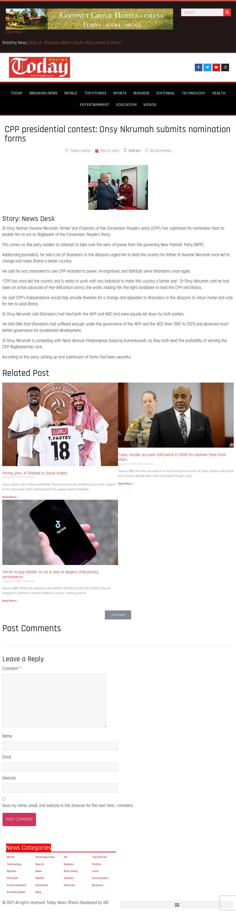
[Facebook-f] (199, 67)
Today (16, 93)
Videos (149, 104)
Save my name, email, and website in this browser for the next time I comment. (67, 805)
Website (9, 778)
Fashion (69, 878)
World (70, 93)
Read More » (10, 497)
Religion (69, 864)
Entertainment (94, 104)
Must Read (70, 871)
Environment (100, 878)
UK (65, 857)
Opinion (11, 871)
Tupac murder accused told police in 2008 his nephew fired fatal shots (172, 457)
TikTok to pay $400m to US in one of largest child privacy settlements (50, 574)
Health (218, 93)
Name (7, 736)
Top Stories (95, 93)
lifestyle (12, 878)
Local (95, 871)
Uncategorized (44, 857)
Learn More (14, 32)
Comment (11, 668)
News (38, 871)
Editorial (165, 93)
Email (6, 757)
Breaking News (43, 93)
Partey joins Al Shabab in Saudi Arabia (34, 473)
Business (141, 93)
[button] (118, 614)
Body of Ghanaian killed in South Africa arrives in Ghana (75, 42)
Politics (96, 864)
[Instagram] (225, 67)
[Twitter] (207, 67)
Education (126, 104)
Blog (38, 892)
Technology (193, 93)
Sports (120, 93)
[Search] (227, 12)
